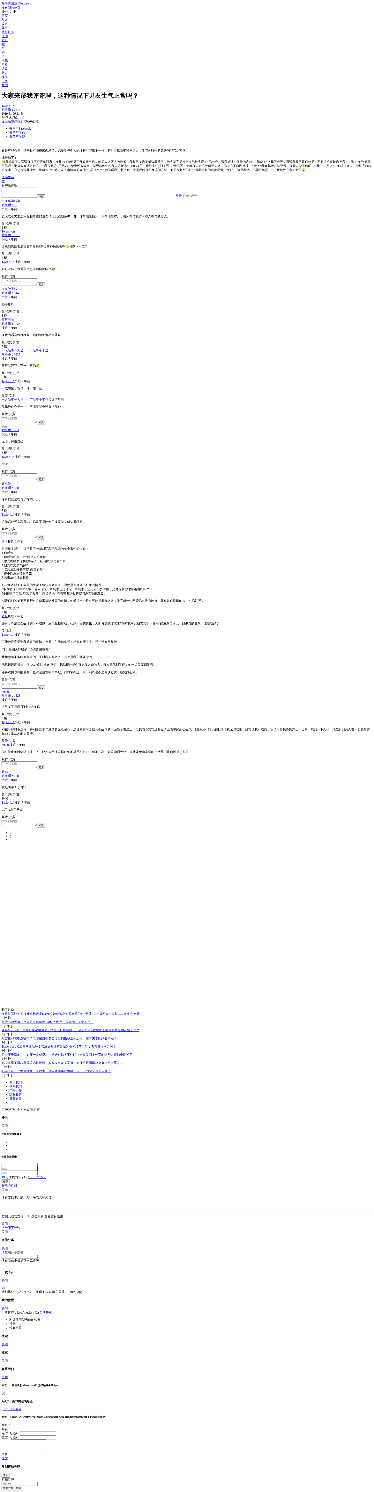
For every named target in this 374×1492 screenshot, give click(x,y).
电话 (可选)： (11, 1433)
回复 (41, 284)
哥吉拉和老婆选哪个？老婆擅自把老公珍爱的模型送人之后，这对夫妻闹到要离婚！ (59, 1038)
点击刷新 (37, 1216)
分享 (36, 121)
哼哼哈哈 (11, 321)
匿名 (5, 541)
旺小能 (11, 486)
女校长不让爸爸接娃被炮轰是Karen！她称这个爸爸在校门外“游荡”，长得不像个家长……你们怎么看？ (72, 1013)
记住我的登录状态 (17, 1177)
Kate (10, 428)
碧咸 (10, 774)
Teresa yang (11, 233)
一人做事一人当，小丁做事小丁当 (25, 352)
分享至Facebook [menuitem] (20, 128)
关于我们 (15, 1082)
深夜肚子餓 (11, 291)
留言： (6, 1454)
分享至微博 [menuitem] (17, 136)
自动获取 (45, 1312)
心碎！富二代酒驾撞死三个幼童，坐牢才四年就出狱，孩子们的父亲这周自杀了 (56, 1071)
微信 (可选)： (11, 1437)
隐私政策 (15, 1094)
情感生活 (8, 177)
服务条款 (15, 1098)
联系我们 (15, 1086)
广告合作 (15, 1090)
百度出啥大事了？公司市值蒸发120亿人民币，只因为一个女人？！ (48, 1022)
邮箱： (6, 1429)
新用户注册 (9, 1185)
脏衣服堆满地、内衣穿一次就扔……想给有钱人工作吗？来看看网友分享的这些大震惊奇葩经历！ (69, 1054)
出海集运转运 (11, 203)
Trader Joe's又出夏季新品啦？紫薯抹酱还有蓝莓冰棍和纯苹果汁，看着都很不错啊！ (59, 1046)
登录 (179, 195)
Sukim (11, 693)
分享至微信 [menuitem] (17, 132)
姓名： (6, 1425)
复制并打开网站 (12, 1488)
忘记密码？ (38, 1177)
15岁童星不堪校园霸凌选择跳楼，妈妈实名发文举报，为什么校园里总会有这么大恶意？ (62, 1063)
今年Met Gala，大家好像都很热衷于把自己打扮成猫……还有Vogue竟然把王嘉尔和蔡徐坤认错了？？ (70, 1030)
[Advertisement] (118, 871)
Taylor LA (11, 107)
